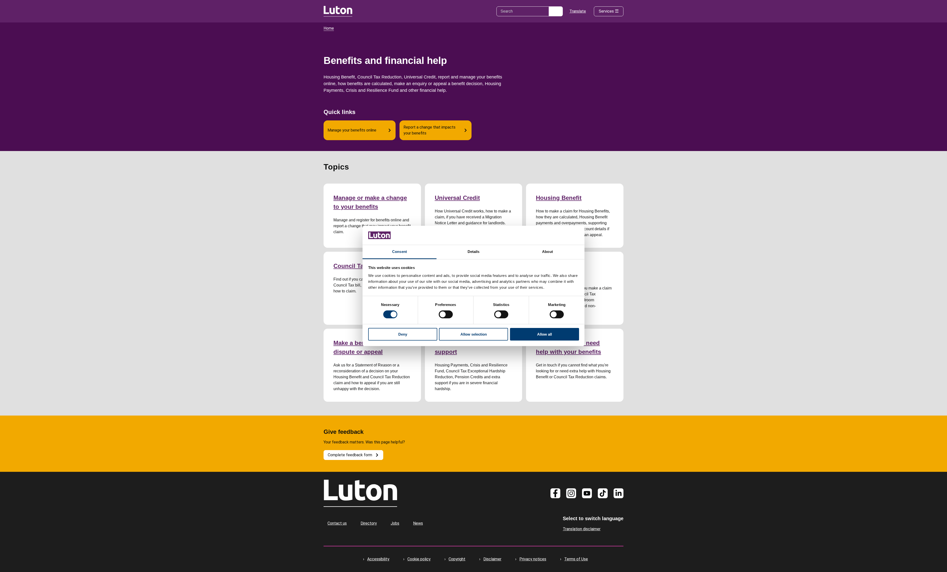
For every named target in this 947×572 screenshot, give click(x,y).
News (418, 523)
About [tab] (547, 251)
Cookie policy (419, 559)
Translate (577, 11)
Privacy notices (532, 559)
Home (329, 28)
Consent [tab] (399, 251)
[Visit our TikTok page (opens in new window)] (603, 493)
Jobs (395, 523)
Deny (402, 334)
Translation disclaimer (582, 529)
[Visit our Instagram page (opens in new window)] (571, 493)
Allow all (544, 334)
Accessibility (378, 559)
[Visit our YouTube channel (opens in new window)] (587, 493)
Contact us (337, 523)
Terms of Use (576, 559)
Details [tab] (474, 251)
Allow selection (473, 334)
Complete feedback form (350, 455)
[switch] (446, 314)
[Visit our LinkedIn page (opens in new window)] (618, 493)
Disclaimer (492, 559)
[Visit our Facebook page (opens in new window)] (555, 493)
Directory (369, 523)
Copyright (457, 559)
